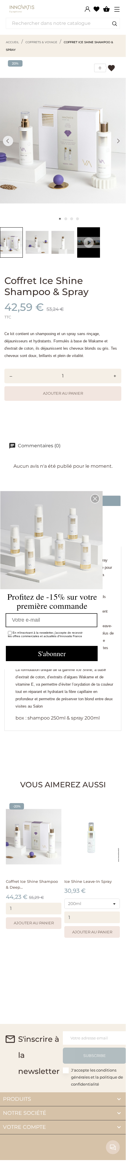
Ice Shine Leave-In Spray (88, 881)
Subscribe (94, 1055)
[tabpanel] (63, 140)
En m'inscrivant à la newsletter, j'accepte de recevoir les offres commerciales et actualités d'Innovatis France (45, 634)
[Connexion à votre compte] (87, 8)
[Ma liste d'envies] (96, 9)
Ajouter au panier (63, 393)
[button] (95, 498)
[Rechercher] (115, 24)
